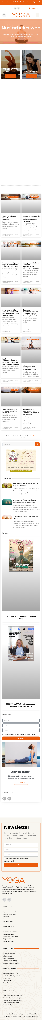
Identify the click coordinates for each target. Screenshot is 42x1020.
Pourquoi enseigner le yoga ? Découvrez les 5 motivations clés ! (10, 264)
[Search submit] (37, 444)
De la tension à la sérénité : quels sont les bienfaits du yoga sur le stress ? (10, 312)
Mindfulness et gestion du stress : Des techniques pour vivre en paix (31, 412)
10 (23, 435)
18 (21, 438)
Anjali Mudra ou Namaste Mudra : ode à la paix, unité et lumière (25, 485)
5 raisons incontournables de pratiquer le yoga (30, 312)
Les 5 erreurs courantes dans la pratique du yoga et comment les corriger (10, 361)
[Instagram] (18, 8)
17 (18, 438)
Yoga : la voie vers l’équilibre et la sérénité (9, 218)
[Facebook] (15, 8)
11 (25, 435)
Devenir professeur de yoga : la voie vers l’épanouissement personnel (31, 218)
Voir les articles (10, 75)
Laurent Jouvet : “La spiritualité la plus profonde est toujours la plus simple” (24, 501)
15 (36, 435)
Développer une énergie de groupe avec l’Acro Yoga (30, 368)
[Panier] (37, 15)
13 (30, 435)
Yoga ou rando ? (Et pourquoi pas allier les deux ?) (10, 411)
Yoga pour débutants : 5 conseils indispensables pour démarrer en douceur (31, 265)
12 (28, 435)
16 (39, 435)
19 (24, 438)
